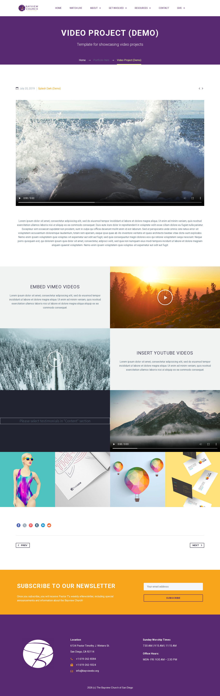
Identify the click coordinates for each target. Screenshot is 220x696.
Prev (24, 545)
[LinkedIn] (43, 525)
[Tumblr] (37, 525)
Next (195, 545)
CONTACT (164, 8)
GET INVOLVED (116, 8)
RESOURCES (141, 8)
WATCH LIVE (76, 8)
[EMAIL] (173, 586)
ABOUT (94, 8)
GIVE (179, 8)
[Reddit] (49, 525)
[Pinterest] (31, 525)
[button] (165, 297)
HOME (58, 8)
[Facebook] (18, 525)
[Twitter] (25, 525)
